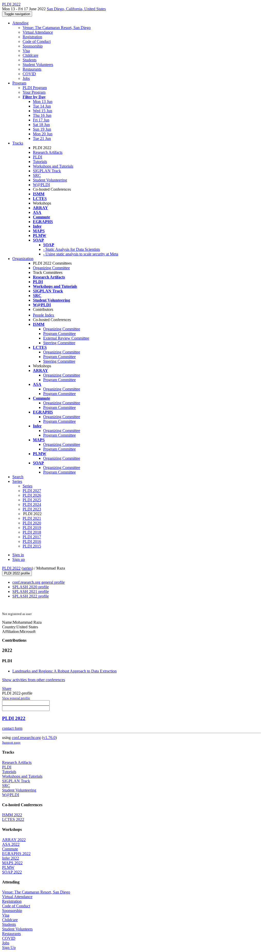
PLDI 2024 (32, 504)
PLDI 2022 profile (17, 573)
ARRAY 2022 (14, 840)
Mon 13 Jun (42, 101)
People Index (43, 315)
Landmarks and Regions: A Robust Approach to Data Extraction (64, 671)
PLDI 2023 (32, 509)
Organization (22, 258)
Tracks (17, 143)
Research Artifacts (47, 152)
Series (27, 486)
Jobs (26, 78)
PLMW (8, 867)
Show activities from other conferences (33, 680)
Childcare (30, 55)
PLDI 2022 (11, 568)
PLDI (37, 157)
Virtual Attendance (38, 32)
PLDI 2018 (32, 532)
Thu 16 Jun (42, 115)
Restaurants (32, 69)
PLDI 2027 (32, 490)
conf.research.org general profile (38, 582)
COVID (29, 74)
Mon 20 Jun (42, 134)
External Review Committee (66, 338)
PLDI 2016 (32, 541)
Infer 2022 (10, 858)
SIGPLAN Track (47, 171)
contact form (12, 728)
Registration (32, 37)
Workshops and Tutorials (53, 166)
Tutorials (40, 161)
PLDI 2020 (32, 523)
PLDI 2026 (32, 495)
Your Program (34, 92)
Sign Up (9, 947)
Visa (26, 51)
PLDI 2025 (32, 500)
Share (6, 688)
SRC (37, 175)
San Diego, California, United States (76, 9)
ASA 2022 (11, 844)
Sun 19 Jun (42, 129)
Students (29, 60)
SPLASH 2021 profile (30, 591)
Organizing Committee (51, 268)
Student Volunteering (50, 180)
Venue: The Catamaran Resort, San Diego (57, 27)
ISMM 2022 (12, 815)
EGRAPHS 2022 (16, 853)
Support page (11, 742)
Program (19, 83)
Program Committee (59, 333)
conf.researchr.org (26, 737)
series (27, 568)
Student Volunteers (38, 64)
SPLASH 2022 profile (30, 596)
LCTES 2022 (13, 819)
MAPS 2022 (12, 863)
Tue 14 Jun (42, 106)
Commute (10, 849)
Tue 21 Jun (42, 138)
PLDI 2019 (32, 527)
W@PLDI (41, 184)
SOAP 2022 (12, 872)
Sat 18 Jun (41, 124)
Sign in (18, 555)
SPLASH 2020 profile (30, 587)
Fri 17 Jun (41, 120)
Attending (20, 23)
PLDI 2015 (32, 546)
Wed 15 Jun (42, 111)
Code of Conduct (37, 41)
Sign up (18, 559)
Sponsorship (33, 46)
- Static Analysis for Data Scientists (71, 249)
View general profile (16, 698)
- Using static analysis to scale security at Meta (80, 254)
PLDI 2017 (32, 537)
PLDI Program (35, 87)
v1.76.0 (49, 737)
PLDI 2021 (32, 518)
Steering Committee (59, 343)
